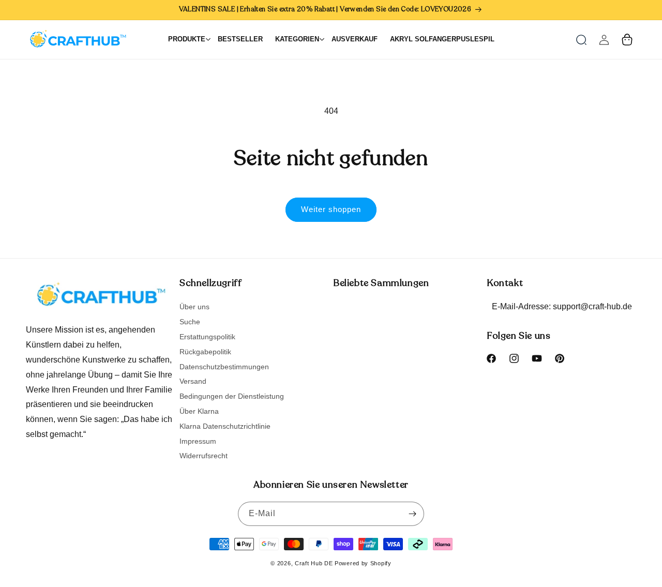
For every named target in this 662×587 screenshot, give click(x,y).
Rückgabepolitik (205, 352)
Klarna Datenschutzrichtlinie (224, 426)
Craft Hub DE (314, 563)
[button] (581, 39)
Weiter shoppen (331, 209)
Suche (189, 322)
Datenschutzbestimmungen (224, 367)
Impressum (197, 441)
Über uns (194, 307)
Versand (192, 381)
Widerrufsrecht (203, 455)
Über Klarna (199, 411)
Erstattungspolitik (207, 337)
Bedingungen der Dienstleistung (231, 396)
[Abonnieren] (412, 514)
